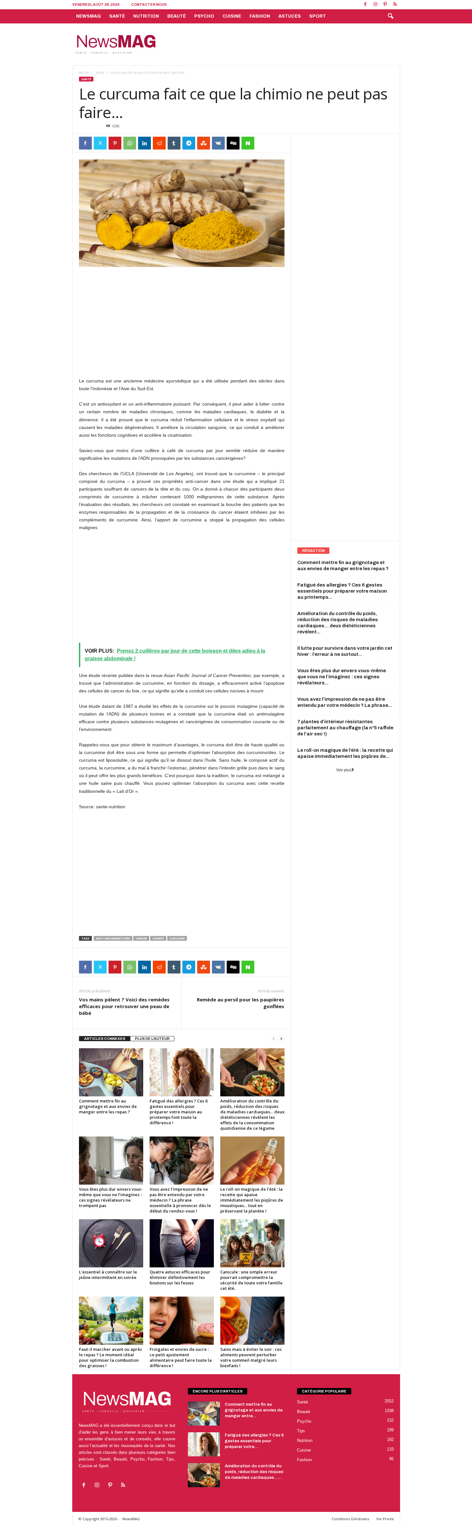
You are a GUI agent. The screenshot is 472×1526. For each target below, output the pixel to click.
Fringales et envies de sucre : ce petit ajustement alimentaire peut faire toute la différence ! (181, 1357)
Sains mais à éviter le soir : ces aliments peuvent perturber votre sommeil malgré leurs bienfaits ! (251, 1357)
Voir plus (343, 770)
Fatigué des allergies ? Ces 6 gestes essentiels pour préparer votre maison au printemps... (342, 591)
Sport (317, 16)
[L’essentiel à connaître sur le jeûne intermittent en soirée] (111, 1243)
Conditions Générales (350, 1518)
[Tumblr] (174, 143)
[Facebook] (365, 4)
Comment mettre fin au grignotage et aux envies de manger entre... (254, 1410)
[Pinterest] (385, 4)
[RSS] (395, 4)
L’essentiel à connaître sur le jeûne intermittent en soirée (108, 1274)
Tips (301, 1430)
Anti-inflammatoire (113, 938)
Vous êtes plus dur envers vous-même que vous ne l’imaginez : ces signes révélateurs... (341, 676)
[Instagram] (375, 4)
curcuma (177, 938)
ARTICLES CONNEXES (104, 1039)
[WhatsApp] (129, 143)
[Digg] (233, 143)
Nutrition (146, 16)
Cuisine (232, 16)
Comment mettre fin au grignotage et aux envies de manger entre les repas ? (108, 1106)
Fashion (259, 16)
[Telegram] (188, 143)
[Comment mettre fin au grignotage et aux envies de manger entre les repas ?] (111, 1072)
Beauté (176, 16)
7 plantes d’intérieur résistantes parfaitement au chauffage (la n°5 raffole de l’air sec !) (345, 727)
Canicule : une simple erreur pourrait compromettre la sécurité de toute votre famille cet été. (251, 1280)
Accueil (84, 72)
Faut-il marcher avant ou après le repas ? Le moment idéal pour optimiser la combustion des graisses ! (110, 1357)
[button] (390, 16)
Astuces (289, 16)
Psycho (204, 16)
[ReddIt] (159, 143)
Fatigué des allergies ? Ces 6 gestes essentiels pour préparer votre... (254, 1441)
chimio (158, 938)
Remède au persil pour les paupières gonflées (240, 1002)
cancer (141, 938)
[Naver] (247, 143)
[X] (100, 143)
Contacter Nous (149, 4)
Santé (117, 16)
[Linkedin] (144, 143)
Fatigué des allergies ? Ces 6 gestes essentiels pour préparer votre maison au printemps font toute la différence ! (178, 1112)
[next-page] (281, 1038)
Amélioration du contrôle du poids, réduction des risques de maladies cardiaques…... (254, 1472)
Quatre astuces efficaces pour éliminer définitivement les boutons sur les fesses (180, 1277)
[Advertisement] (283, 44)
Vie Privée (385, 1518)
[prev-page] (273, 1038)
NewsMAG (88, 16)
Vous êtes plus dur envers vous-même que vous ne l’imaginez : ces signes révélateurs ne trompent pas (111, 1197)
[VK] (218, 143)
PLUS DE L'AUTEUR (152, 1039)
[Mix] (203, 143)
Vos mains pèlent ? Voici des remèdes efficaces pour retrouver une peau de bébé (124, 1006)
